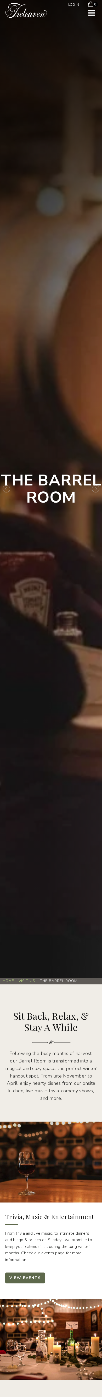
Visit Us (27, 980)
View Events (25, 1277)
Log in (73, 5)
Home (8, 980)
